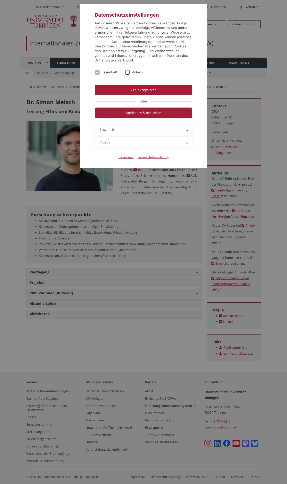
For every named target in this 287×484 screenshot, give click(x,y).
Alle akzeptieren (143, 90)
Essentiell (109, 72)
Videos (137, 72)
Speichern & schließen (143, 113)
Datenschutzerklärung (153, 157)
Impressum (126, 157)
